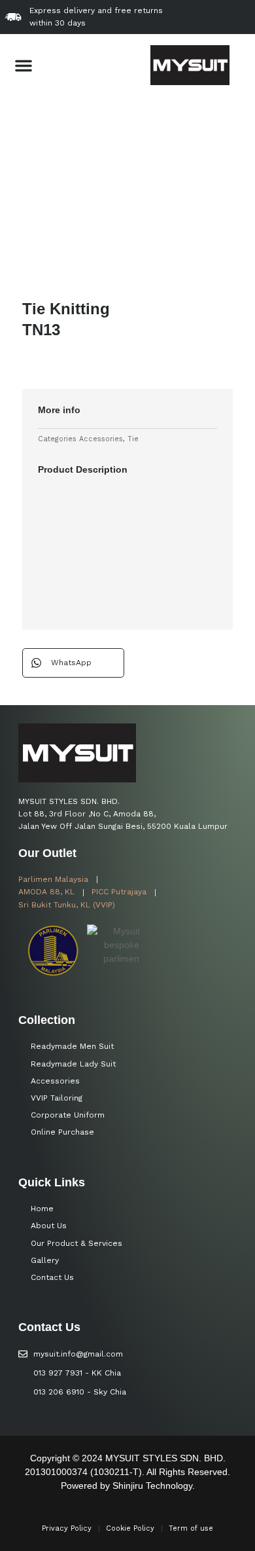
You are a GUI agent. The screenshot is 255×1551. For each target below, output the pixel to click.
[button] (23, 65)
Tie (133, 439)
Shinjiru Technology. (153, 1485)
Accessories (101, 439)
